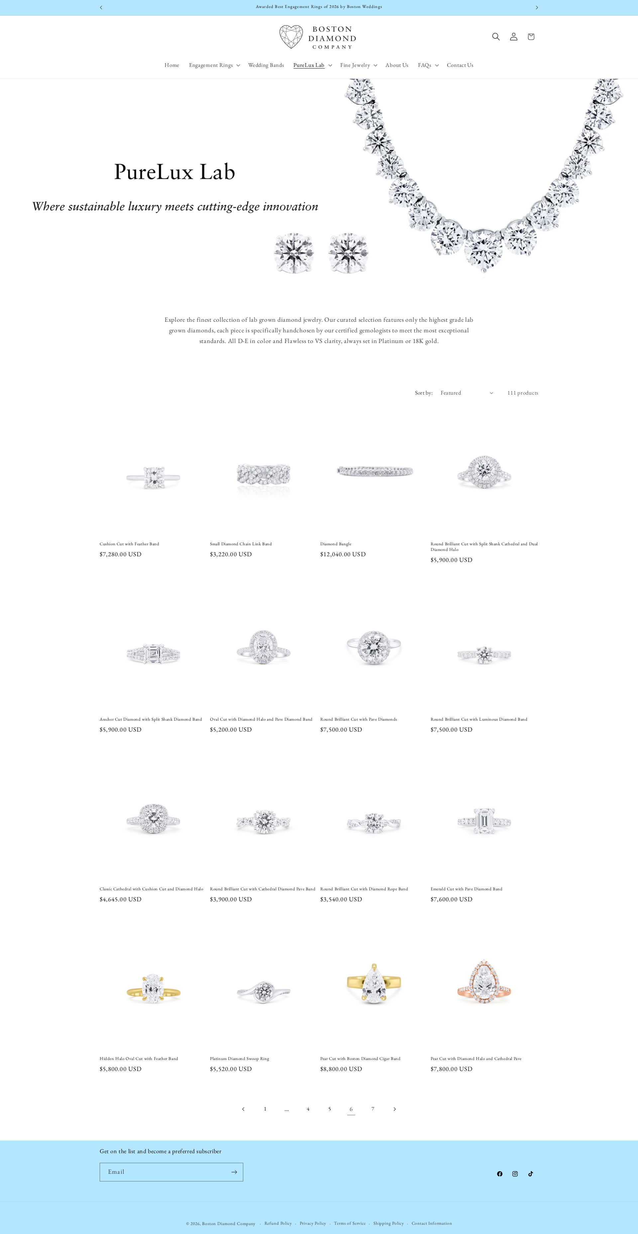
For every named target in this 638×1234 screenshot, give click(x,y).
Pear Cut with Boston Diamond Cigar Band (360, 1058)
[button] (213, 65)
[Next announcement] (537, 7)
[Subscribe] (234, 1172)
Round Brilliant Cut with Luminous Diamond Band (479, 719)
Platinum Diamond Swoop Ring (239, 1058)
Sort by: (424, 392)
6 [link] (351, 1109)
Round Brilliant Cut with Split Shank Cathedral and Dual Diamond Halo (484, 546)
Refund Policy (278, 1223)
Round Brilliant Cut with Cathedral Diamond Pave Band (262, 889)
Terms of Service (350, 1223)
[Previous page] (244, 1109)
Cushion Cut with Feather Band (129, 544)
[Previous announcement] (101, 7)
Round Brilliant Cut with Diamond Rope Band (364, 889)
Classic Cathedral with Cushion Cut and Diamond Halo (151, 889)
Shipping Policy (388, 1223)
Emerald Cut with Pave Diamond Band (466, 889)
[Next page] (394, 1109)
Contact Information (432, 1223)
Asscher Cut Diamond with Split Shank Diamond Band (151, 719)
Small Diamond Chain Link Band (241, 544)
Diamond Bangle (335, 544)
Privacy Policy (313, 1223)
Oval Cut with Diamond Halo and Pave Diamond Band (261, 719)
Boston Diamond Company (229, 1223)
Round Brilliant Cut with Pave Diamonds (358, 719)
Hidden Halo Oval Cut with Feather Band (139, 1058)
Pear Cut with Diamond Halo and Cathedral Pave (476, 1058)
